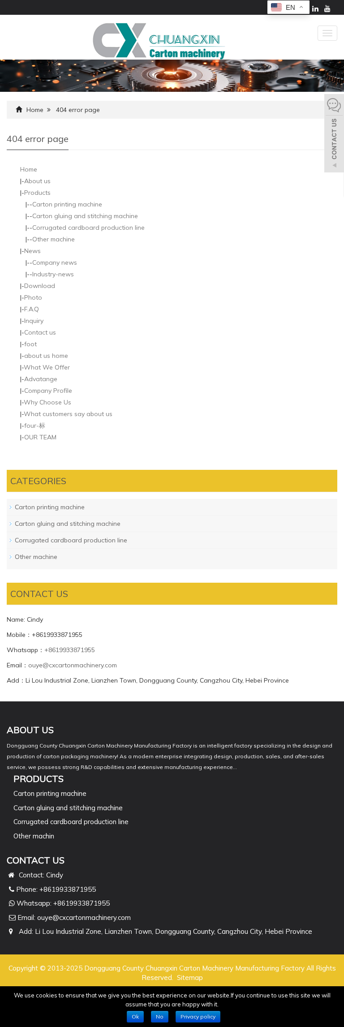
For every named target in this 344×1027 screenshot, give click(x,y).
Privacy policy (198, 1016)
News (32, 251)
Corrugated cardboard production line (88, 227)
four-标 (34, 425)
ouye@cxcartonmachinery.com (72, 665)
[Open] (334, 134)
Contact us (40, 332)
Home (34, 110)
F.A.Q (31, 309)
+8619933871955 (69, 650)
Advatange (40, 379)
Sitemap (190, 977)
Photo (33, 297)
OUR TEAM (40, 437)
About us (37, 181)
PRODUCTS (38, 778)
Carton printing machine (67, 204)
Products (37, 193)
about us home (46, 356)
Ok (135, 1016)
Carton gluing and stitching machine (85, 216)
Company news (54, 262)
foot (30, 344)
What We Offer (47, 367)
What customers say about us (68, 414)
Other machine (53, 239)
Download (39, 286)
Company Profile (48, 391)
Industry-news (53, 274)
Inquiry (33, 321)
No (159, 1016)
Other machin (33, 836)
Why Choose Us (47, 402)
